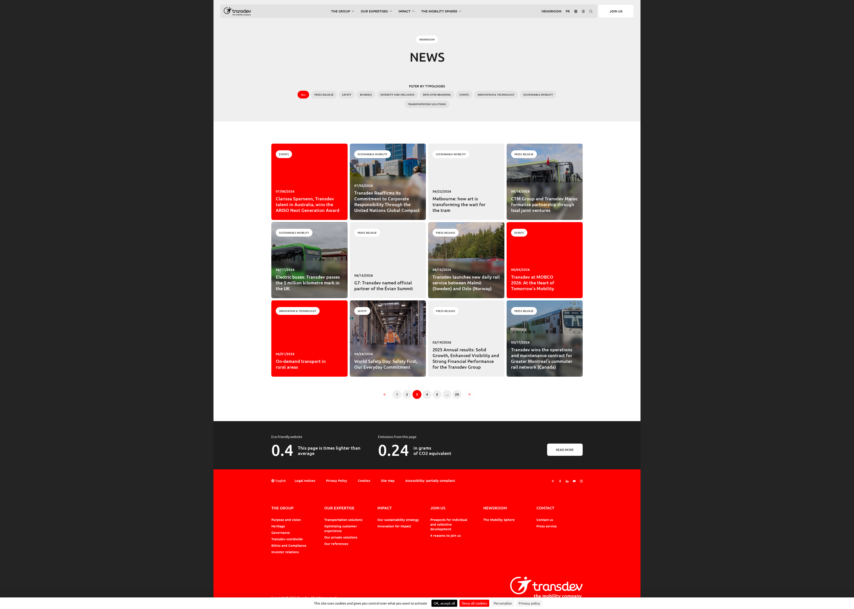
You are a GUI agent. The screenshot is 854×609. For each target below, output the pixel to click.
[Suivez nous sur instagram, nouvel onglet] (581, 481)
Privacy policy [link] (529, 603)
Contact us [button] (544, 520)
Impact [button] (405, 11)
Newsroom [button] (551, 11)
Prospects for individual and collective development (448, 524)
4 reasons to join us (445, 535)
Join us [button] (437, 508)
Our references (336, 544)
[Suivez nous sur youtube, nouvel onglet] (574, 481)
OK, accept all (444, 603)
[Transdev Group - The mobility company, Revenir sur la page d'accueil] (237, 11)
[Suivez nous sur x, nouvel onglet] (553, 481)
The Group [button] (340, 11)
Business (366, 94)
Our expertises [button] (374, 11)
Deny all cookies (474, 603)
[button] (575, 11)
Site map (388, 480)
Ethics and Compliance (288, 545)
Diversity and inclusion (397, 94)
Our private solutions (340, 537)
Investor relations (285, 552)
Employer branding (437, 94)
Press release (324, 94)
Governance (280, 533)
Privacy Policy (336, 480)
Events (464, 94)
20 (458, 395)
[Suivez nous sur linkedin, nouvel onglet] (567, 481)
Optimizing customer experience (340, 528)
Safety (346, 94)
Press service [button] (546, 526)
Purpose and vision (286, 520)
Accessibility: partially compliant (430, 480)
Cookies (364, 480)
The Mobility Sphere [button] (439, 11)
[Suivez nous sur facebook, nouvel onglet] (560, 481)
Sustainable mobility (538, 94)
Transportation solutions (427, 104)
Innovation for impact (394, 526)
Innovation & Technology (496, 94)
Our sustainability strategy (398, 520)
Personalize (503, 603)
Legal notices (305, 480)
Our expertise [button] (339, 508)
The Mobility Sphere (499, 520)
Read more (565, 450)
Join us (616, 11)
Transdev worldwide (287, 539)
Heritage (278, 526)
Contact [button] (545, 508)
